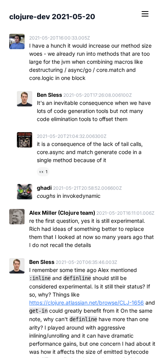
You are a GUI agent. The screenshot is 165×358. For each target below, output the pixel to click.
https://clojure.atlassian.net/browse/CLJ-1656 (86, 302)
